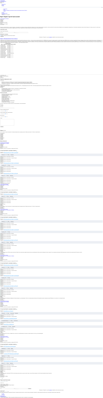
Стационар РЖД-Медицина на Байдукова (11, 353)
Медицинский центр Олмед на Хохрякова (11, 163)
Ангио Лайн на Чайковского (9, 324)
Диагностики (4, 4)
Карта (4, 9)
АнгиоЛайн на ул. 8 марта (8, 311)
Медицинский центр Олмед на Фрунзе (11, 173)
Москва (3, 5)
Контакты (3, 394)
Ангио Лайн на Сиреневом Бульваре (10, 318)
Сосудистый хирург (3, 18)
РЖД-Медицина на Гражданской (9, 346)
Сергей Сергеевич (4, 336)
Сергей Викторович (4, 209)
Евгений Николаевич (4, 142)
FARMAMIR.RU (3, 1)
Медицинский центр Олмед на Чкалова (11, 152)
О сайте (3, 393)
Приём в (9, 38)
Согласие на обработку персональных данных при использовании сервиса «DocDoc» (15, 10)
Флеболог (7, 18)
